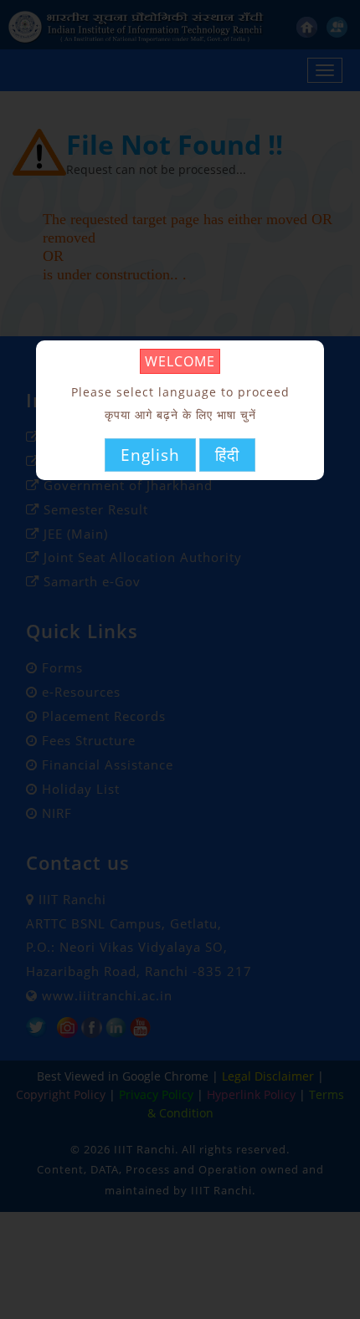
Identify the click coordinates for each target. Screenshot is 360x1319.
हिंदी (227, 454)
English (150, 454)
